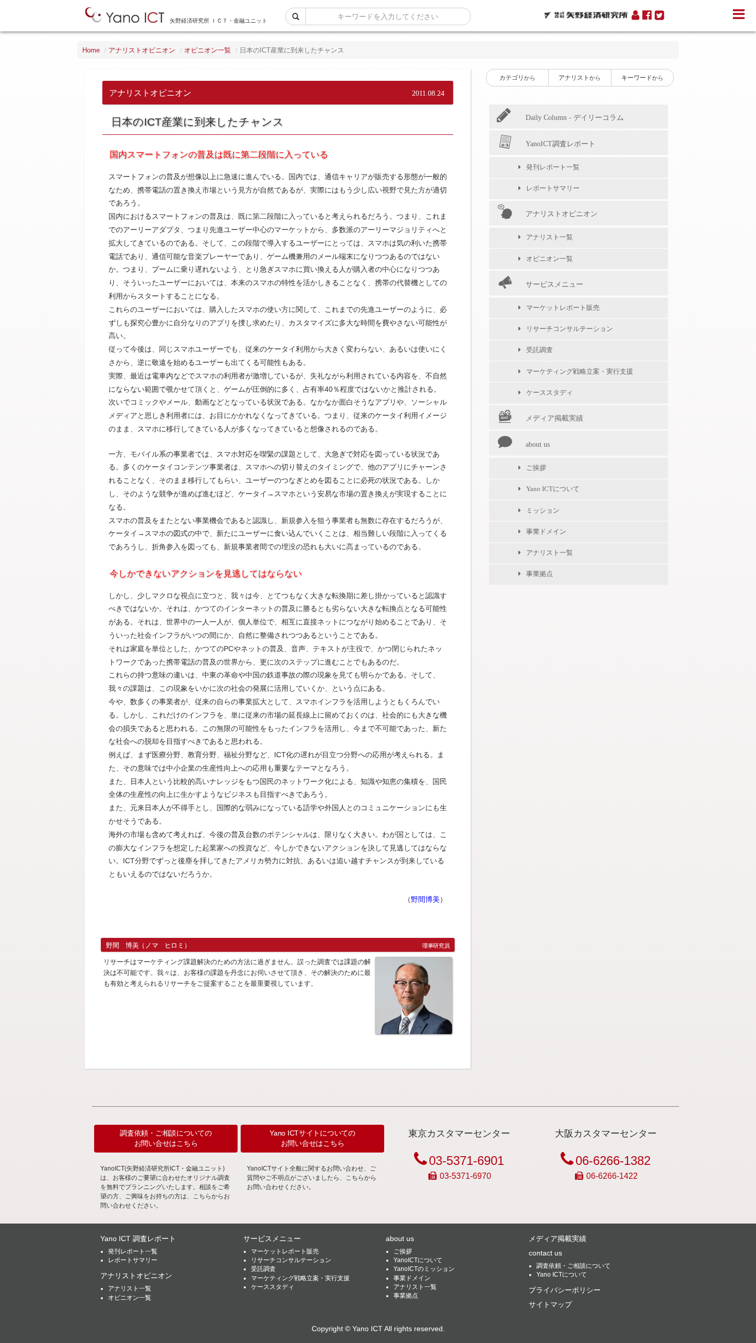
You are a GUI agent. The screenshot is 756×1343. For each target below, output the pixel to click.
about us (538, 444)
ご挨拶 (536, 468)
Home (91, 50)
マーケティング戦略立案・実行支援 (579, 371)
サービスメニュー (554, 284)
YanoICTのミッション (424, 1268)
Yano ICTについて (553, 489)
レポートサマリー (553, 188)
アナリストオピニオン (142, 50)
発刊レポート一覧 (553, 167)
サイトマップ (550, 1304)
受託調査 (539, 350)
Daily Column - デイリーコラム (575, 117)
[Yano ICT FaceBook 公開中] (647, 16)
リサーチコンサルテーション (569, 329)
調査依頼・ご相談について (573, 1265)
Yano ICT (367, 1329)
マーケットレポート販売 (563, 307)
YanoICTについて (417, 1260)
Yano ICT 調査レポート (138, 1238)
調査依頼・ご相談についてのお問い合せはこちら (165, 1138)
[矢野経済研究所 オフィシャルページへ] (586, 12)
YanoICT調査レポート (561, 143)
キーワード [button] (642, 77)
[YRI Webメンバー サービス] (635, 16)
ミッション (543, 510)
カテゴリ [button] (517, 77)
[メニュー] (738, 14)
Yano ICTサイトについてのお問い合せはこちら (312, 1138)
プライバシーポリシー (565, 1290)
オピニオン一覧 (207, 50)
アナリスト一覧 (549, 237)
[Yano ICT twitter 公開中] (659, 16)
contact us (545, 1253)
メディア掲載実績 (554, 418)
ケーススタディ (549, 392)
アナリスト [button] (580, 77)
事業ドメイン (546, 531)
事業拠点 (539, 574)
